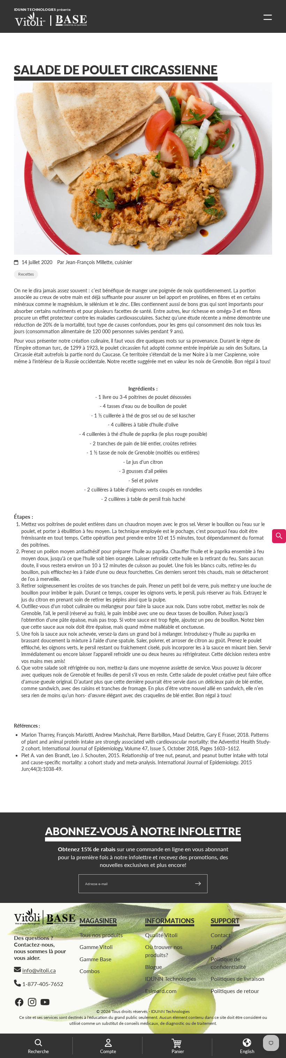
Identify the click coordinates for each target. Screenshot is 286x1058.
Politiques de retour (235, 990)
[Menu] (266, 17)
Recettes (26, 274)
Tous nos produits (101, 935)
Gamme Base (95, 959)
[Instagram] (32, 1002)
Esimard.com (160, 990)
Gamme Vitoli (96, 947)
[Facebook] (19, 1002)
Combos (90, 971)
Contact (221, 935)
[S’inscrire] (198, 883)
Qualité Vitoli (161, 935)
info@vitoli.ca (39, 970)
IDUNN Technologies (170, 979)
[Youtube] (45, 1002)
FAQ (216, 947)
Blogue (153, 966)
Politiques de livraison (237, 979)
